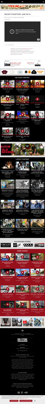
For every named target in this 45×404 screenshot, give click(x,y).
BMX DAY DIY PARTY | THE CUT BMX (37, 278)
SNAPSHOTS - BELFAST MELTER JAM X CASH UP (7, 211)
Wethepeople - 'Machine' (37, 309)
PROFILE (16, 377)
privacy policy (25, 398)
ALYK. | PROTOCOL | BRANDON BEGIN (7, 310)
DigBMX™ (28, 333)
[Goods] (28, 245)
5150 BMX (26, 385)
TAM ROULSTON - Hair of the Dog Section (37, 263)
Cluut (21, 52)
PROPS (19, 377)
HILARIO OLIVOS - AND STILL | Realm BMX (22, 310)
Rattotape (37, 104)
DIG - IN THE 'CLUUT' (37, 88)
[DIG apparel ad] (22, 72)
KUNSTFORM (19, 376)
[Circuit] (6, 245)
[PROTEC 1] (22, 149)
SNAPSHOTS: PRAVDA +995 (37, 229)
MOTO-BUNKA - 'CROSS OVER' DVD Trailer (16, 63)
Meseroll (13, 386)
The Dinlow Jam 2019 (7, 88)
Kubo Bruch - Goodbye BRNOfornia (37, 120)
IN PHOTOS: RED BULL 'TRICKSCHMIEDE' (22, 172)
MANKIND (27, 376)
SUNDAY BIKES (14, 378)
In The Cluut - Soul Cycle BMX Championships (22, 89)
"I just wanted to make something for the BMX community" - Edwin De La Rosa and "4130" (37, 212)
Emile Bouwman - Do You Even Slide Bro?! (7, 105)
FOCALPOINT (23, 375)
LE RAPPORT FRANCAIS (7, 294)
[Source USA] (39, 245)
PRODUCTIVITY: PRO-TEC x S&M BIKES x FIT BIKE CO (7, 190)
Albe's (13, 385)
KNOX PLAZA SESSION (8, 277)
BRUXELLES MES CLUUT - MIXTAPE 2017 (7, 137)
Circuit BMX (17, 385)
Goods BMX (31, 385)
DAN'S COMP (18, 375)
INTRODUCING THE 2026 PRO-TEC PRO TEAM (22, 230)
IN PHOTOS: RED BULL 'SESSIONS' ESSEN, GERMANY (37, 172)
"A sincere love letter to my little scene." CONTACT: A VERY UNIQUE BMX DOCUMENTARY (7, 231)
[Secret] (17, 245)
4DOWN (25, 379)
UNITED (29, 378)
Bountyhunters (25, 48)
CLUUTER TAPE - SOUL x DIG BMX (22, 137)
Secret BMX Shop (26, 386)
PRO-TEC (22, 377)
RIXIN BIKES (27, 377)
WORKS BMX (21, 379)
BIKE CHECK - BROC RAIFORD (37, 294)
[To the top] (22, 330)
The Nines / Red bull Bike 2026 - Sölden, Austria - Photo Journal (37, 191)
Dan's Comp (22, 385)
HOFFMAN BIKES (29, 375)
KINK (15, 376)
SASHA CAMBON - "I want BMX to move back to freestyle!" (8, 173)
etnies (25, 52)
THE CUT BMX (13, 375)
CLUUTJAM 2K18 (22, 119)
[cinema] (22, 7)
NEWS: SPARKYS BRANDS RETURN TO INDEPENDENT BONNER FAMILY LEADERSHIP (22, 191)
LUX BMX (23, 376)
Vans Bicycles (26, 387)
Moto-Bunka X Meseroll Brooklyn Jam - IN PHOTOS (22, 211)
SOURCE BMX (32, 377)
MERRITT (31, 376)
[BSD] (17, 322)
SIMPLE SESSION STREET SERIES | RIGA (7, 263)
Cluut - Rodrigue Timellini (7, 120)
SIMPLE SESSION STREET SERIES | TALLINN (22, 278)
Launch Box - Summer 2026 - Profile (22, 295)
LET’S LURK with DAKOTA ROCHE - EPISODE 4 (22, 263)
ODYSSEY (12, 377)
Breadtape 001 (30, 62)
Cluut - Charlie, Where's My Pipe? (22, 105)
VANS (32, 378)
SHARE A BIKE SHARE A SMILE (22, 378)
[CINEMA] (28, 322)
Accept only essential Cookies (26, 400)
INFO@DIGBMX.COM (23, 350)
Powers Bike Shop (19, 386)
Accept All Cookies (14, 400)
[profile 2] (39, 322)
